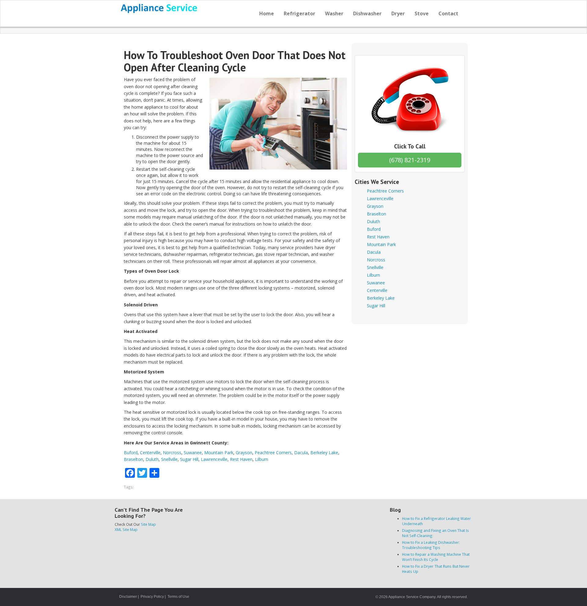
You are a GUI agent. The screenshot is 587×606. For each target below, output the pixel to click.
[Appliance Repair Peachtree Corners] (159, 8)
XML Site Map (126, 529)
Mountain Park (218, 452)
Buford (131, 452)
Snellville (169, 459)
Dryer (398, 13)
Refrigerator (299, 13)
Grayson (244, 452)
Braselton (133, 459)
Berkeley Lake (324, 452)
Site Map (148, 524)
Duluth (152, 459)
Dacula (301, 452)
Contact (448, 13)
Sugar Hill (189, 459)
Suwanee (193, 452)
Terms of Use (178, 596)
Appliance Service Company (411, 597)
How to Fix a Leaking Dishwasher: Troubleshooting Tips (431, 545)
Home (266, 13)
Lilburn (261, 459)
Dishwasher (367, 13)
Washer (334, 13)
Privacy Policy (152, 596)
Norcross (172, 452)
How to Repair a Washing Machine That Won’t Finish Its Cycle (436, 557)
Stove (422, 13)
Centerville (150, 452)
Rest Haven (241, 459)
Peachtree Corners (273, 452)
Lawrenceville (214, 459)
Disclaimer (128, 596)
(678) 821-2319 (409, 160)
